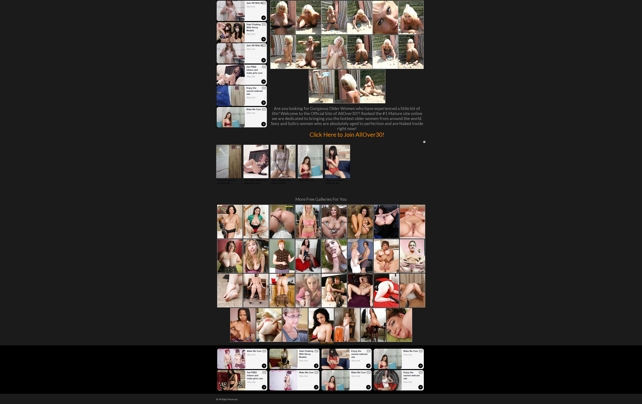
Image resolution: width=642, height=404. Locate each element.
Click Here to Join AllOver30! (346, 134)
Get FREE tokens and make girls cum (254, 70)
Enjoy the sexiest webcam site (254, 91)
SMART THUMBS (327, 343)
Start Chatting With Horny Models (253, 27)
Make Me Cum (253, 109)
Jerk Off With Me (254, 3)
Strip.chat (250, 7)
